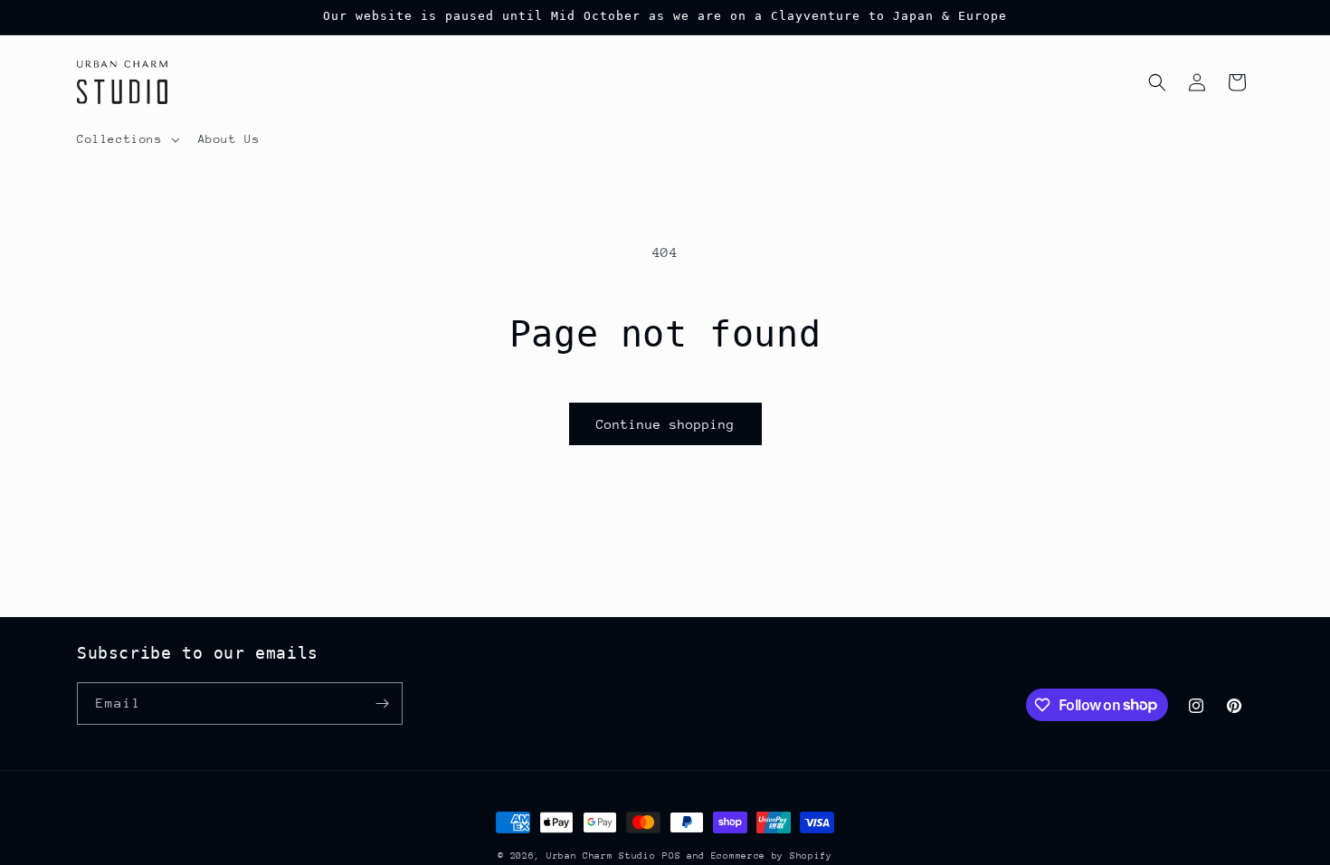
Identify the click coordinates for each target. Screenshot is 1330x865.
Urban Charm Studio (601, 856)
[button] (126, 139)
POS (671, 856)
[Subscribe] (382, 703)
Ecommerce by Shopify (771, 856)
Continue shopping (665, 424)
